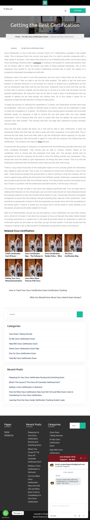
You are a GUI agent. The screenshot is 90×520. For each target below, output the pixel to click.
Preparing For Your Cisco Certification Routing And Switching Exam (36, 377)
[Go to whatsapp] (6, 513)
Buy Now (77, 10)
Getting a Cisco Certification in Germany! (25, 387)
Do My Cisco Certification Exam (32, 48)
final (40, 142)
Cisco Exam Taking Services (20, 334)
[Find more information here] (68, 486)
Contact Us (8, 435)
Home (6, 432)
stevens (14, 48)
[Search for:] (45, 314)
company (37, 63)
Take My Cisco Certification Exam (23, 358)
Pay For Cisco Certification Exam (22, 353)
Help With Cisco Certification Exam (23, 344)
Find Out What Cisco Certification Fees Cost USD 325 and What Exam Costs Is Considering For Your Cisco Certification (34, 489)
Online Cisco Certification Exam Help (24, 348)
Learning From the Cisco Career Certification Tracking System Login (37, 400)
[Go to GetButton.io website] (5, 517)
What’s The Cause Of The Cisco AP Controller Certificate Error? (34, 382)
